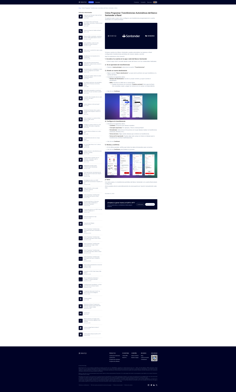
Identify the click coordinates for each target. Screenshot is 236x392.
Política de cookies (128, 385)
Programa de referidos (114, 359)
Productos (136, 2)
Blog (80, 8)
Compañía (143, 2)
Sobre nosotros (134, 355)
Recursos (149, 2)
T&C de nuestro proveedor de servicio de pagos (101, 385)
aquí (121, 381)
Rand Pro (124, 357)
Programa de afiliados (114, 361)
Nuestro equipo (135, 357)
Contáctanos (140, 204)
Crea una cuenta (150, 204)
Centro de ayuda (145, 357)
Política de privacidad (118, 385)
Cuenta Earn (112, 357)
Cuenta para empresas (114, 355)
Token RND (125, 355)
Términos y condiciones (84, 385)
